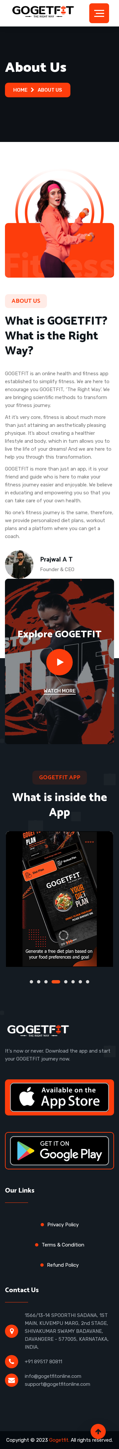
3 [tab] (46, 981)
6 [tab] (73, 981)
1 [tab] (31, 981)
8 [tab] (87, 981)
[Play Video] (59, 662)
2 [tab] (38, 981)
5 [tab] (63, 981)
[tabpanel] (59, 899)
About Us (50, 90)
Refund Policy (63, 1265)
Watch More (60, 691)
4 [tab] (53, 981)
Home (20, 90)
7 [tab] (80, 981)
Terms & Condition (63, 1245)
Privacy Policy (63, 1225)
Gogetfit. (59, 1440)
